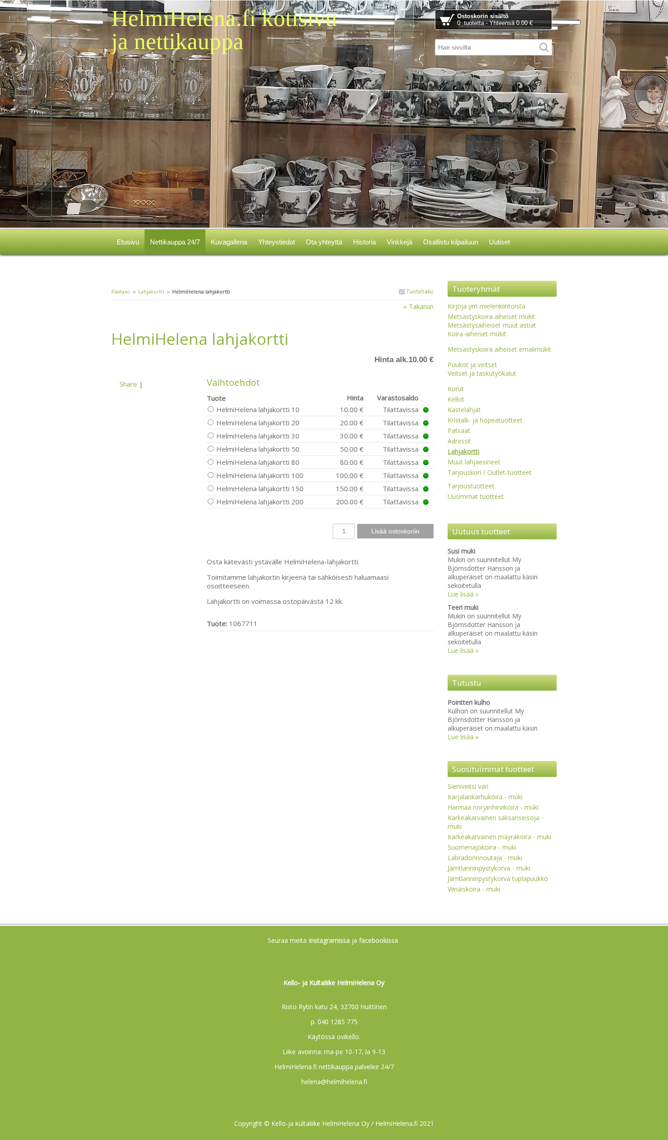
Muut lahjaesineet (474, 462)
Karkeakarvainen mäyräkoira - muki (499, 836)
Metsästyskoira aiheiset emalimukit (499, 349)
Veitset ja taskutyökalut (482, 373)
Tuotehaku (419, 291)
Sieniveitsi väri (468, 786)
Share (128, 383)
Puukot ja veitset (472, 364)
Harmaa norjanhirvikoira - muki (493, 807)
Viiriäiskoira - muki (474, 889)
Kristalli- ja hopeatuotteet (485, 420)
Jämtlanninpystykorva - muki (489, 868)
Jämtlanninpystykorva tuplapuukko (498, 878)
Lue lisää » (463, 594)
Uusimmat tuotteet (476, 496)
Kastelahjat (464, 409)
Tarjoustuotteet (471, 486)
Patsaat (459, 430)
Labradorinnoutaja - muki (485, 857)
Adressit (459, 441)
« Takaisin (418, 306)
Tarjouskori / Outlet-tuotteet (490, 472)
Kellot (456, 399)
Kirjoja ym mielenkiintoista (486, 306)
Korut (456, 388)
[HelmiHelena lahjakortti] (159, 363)
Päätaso (120, 291)
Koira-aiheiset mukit (477, 333)
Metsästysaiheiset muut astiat (492, 325)
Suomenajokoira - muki (482, 847)
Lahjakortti (151, 291)
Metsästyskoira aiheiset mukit (491, 316)
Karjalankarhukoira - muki (485, 796)
